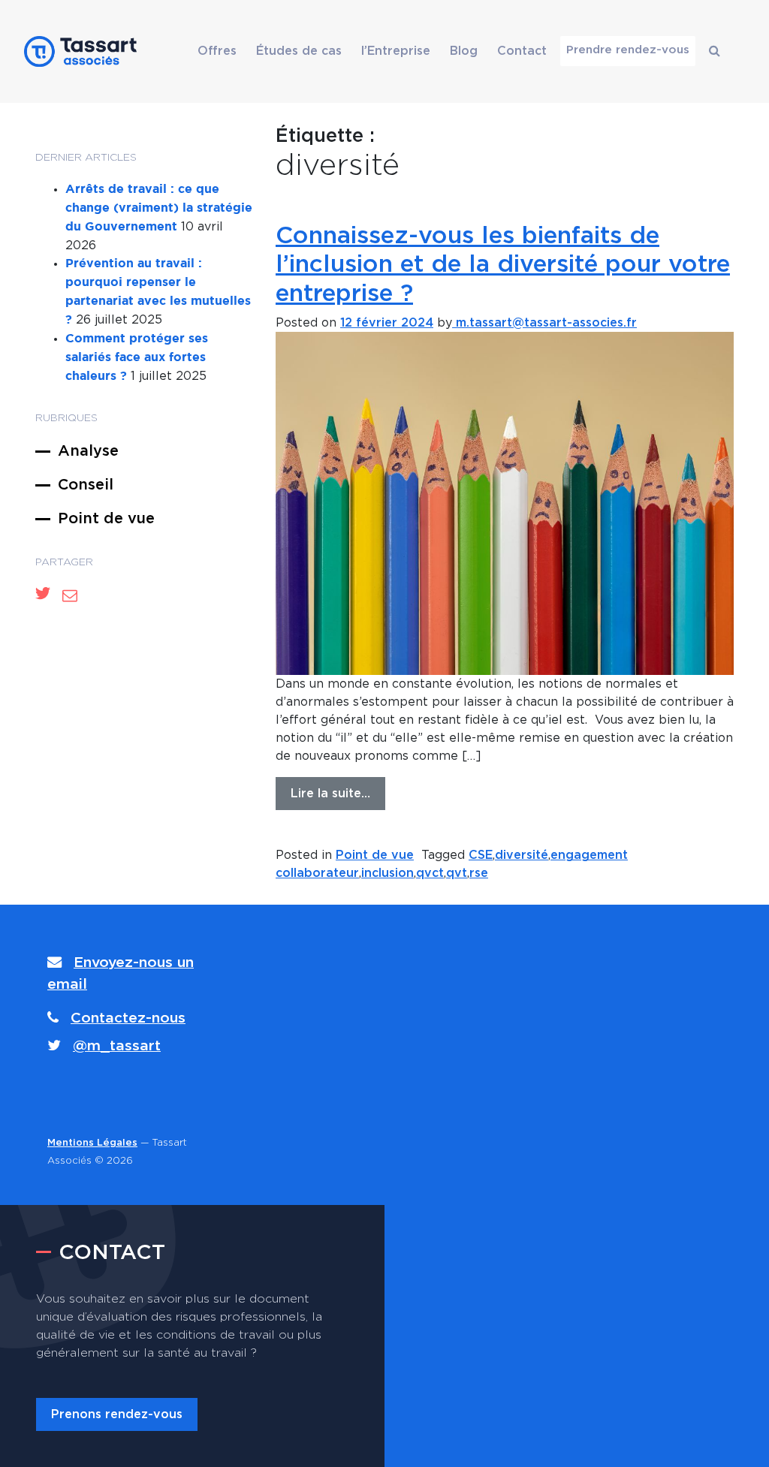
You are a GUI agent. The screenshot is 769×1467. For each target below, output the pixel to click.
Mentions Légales (92, 1143)
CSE (481, 855)
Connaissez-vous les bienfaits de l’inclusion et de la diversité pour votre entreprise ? (503, 265)
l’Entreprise (395, 51)
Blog (464, 51)
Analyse (88, 451)
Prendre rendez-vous (627, 50)
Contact (522, 51)
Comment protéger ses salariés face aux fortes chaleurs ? (136, 357)
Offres (217, 51)
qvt (456, 873)
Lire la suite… (330, 794)
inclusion (387, 873)
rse (478, 873)
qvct (430, 873)
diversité (521, 855)
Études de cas (299, 51)
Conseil (85, 485)
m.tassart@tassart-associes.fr (544, 323)
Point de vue (106, 518)
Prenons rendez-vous (116, 1414)
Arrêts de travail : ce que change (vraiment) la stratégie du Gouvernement (158, 208)
